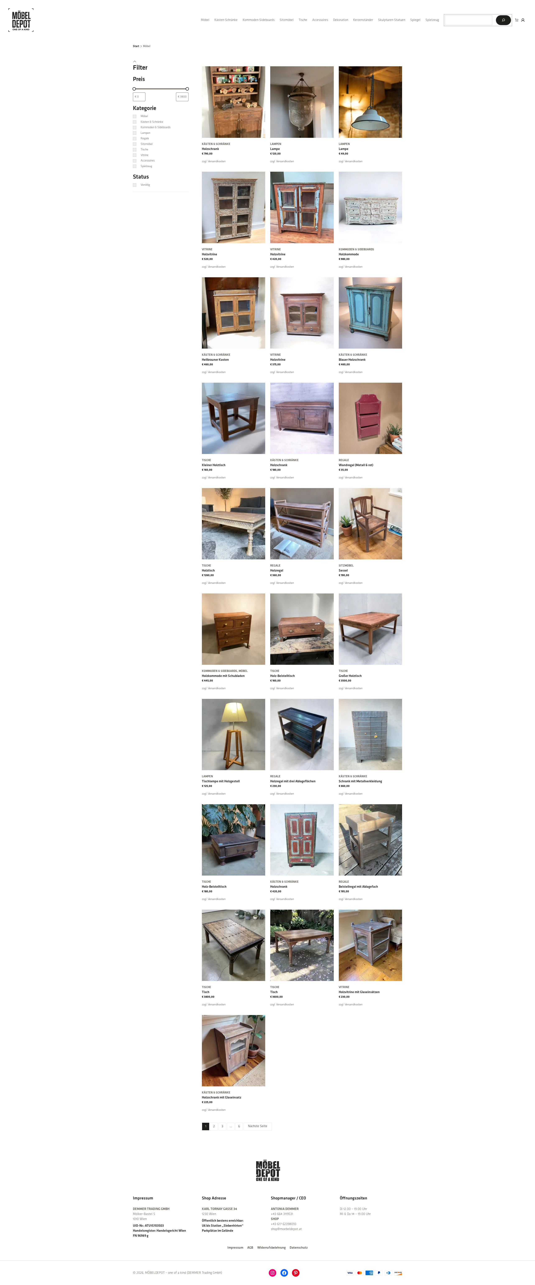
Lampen (275, 144)
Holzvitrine (209, 254)
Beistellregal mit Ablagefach (358, 887)
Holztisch (208, 570)
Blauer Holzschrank (352, 360)
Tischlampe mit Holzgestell (221, 781)
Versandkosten (217, 161)
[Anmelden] (523, 20)
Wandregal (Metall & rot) (356, 465)
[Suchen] (503, 20)
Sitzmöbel (346, 565)
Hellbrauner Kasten (215, 360)
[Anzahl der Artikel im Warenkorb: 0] (516, 20)
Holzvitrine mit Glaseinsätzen (359, 992)
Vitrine (207, 249)
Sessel (343, 570)
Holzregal (276, 570)
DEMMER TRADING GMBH (151, 1209)
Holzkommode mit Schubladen (223, 676)
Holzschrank (210, 149)
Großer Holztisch (350, 676)
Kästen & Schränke (216, 144)
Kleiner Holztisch (213, 465)
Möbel (243, 671)
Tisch (205, 992)
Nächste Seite (257, 1126)
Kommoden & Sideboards (356, 249)
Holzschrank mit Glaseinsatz (221, 1097)
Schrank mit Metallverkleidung (360, 781)
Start (136, 46)
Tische (206, 460)
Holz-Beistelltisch (282, 676)
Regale (344, 460)
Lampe (275, 149)
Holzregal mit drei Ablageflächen (293, 781)
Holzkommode (349, 254)
